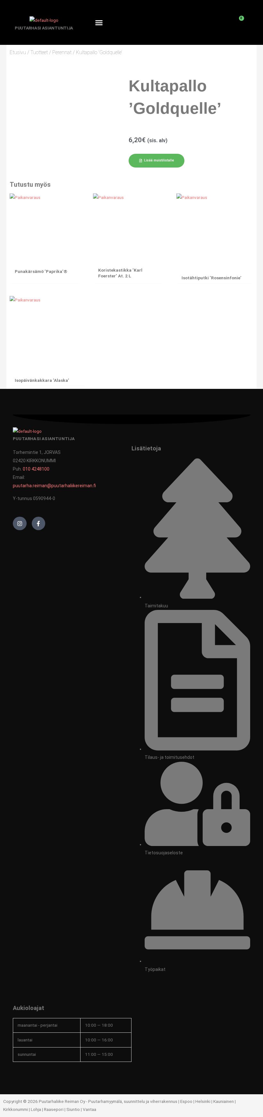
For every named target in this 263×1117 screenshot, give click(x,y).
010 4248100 (36, 469)
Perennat (62, 52)
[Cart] (238, 22)
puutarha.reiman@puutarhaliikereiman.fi (54, 485)
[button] (99, 22)
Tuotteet (39, 52)
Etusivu (18, 52)
